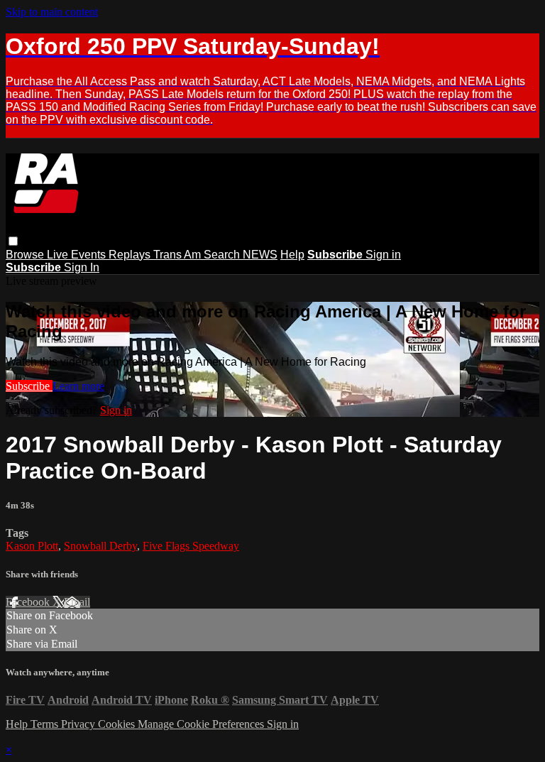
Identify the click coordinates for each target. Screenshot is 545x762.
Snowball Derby (100, 546)
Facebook (29, 602)
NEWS (260, 255)
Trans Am (178, 255)
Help (292, 255)
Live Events (78, 255)
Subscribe (29, 386)
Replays (131, 255)
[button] (13, 241)
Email (77, 602)
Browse (26, 255)
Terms (46, 724)
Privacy (79, 724)
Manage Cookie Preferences (202, 724)
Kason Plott (32, 546)
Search (223, 255)
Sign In (81, 267)
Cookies (118, 724)
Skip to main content (52, 12)
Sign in (383, 255)
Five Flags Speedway (191, 546)
